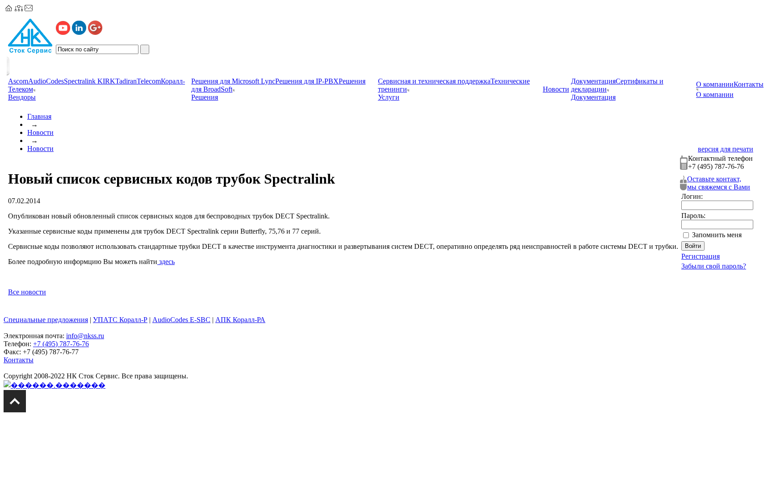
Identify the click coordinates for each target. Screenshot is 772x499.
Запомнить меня (717, 235)
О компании (715, 84)
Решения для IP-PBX (307, 81)
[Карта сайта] (19, 9)
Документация (593, 81)
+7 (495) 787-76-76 (61, 344)
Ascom (18, 81)
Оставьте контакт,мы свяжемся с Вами (718, 183)
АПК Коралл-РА (240, 319)
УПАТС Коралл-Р (120, 319)
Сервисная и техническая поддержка (434, 81)
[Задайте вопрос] (29, 9)
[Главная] (9, 9)
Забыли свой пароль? (713, 266)
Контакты (749, 84)
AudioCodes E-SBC (181, 319)
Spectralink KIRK (89, 81)
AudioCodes (46, 81)
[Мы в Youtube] (63, 32)
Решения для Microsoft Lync (233, 81)
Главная (39, 116)
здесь (166, 261)
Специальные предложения (46, 319)
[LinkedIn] (79, 32)
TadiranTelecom (138, 81)
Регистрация (700, 256)
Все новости (27, 292)
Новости (40, 132)
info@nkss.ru (85, 336)
